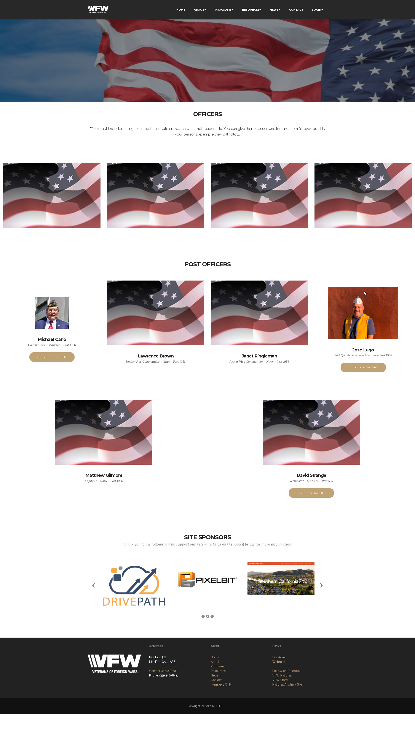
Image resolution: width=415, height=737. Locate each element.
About (215, 662)
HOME (180, 9)
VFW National (282, 675)
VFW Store (280, 680)
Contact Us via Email (163, 671)
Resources (218, 671)
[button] (93, 585)
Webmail (278, 662)
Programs (217, 666)
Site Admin (279, 657)
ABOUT (199, 9)
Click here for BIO (52, 357)
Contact (216, 680)
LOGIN (316, 9)
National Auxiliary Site (287, 684)
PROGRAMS (223, 9)
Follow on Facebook (286, 671)
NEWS (274, 9)
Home (215, 657)
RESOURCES (250, 9)
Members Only (221, 684)
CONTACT (296, 9)
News (215, 675)
